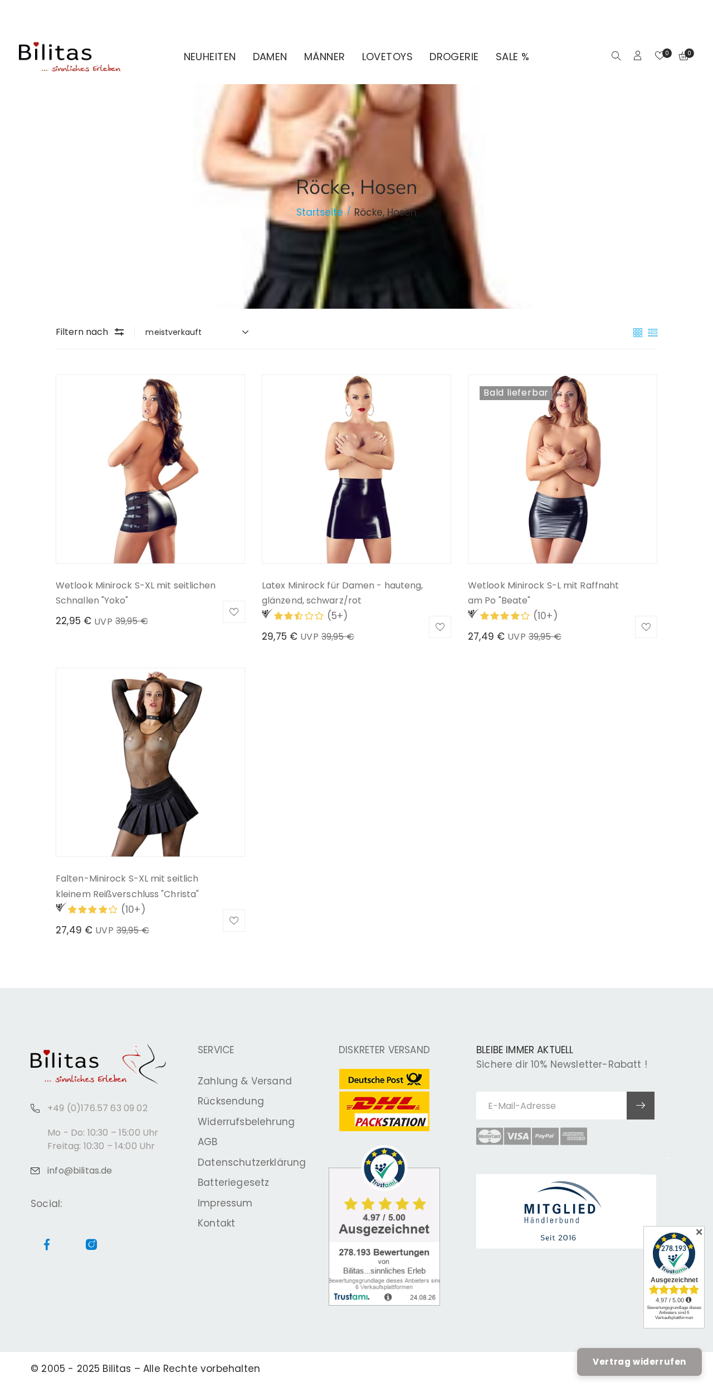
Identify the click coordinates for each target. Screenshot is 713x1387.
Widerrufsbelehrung (246, 1121)
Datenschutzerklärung (252, 1162)
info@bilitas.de (80, 1170)
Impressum (225, 1203)
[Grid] (639, 331)
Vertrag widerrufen (639, 1361)
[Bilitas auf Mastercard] (489, 1136)
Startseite (319, 212)
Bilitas (116, 1368)
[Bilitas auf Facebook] (674, 14)
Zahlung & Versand (245, 1081)
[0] (660, 57)
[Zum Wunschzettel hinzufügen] (234, 612)
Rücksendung (231, 1101)
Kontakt (216, 1223)
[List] (652, 331)
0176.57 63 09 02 (159, 14)
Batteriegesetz (233, 1182)
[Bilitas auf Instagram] (687, 14)
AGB (208, 1141)
